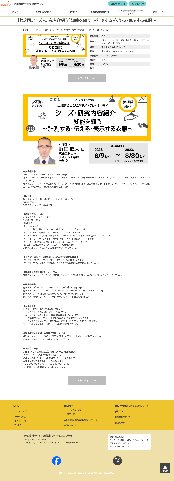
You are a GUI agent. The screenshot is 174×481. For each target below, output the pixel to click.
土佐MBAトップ (74, 410)
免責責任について (124, 423)
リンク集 (120, 411)
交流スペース (20, 421)
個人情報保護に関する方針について (132, 406)
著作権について (123, 417)
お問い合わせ (159, 12)
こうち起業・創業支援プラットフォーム (80, 420)
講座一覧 (71, 414)
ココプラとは (20, 417)
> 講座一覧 (46, 30)
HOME (14, 12)
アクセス (18, 425)
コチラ (46, 248)
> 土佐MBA (36, 30)
